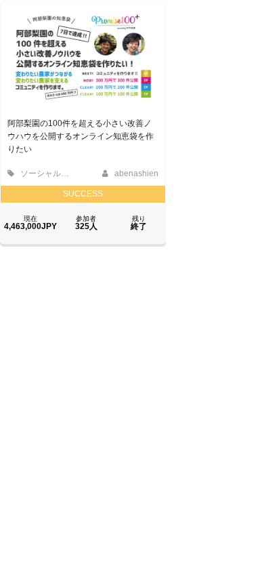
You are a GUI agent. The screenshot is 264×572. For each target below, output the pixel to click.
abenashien (135, 173)
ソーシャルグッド (51, 173)
